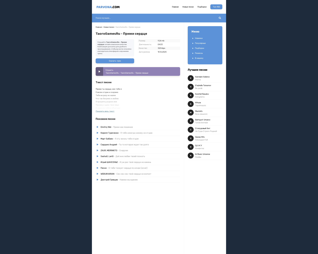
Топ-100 (216, 7)
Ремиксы (199, 53)
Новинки (199, 38)
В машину (199, 58)
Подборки (202, 7)
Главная (175, 7)
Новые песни (188, 7)
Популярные (200, 43)
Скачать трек (115, 61)
